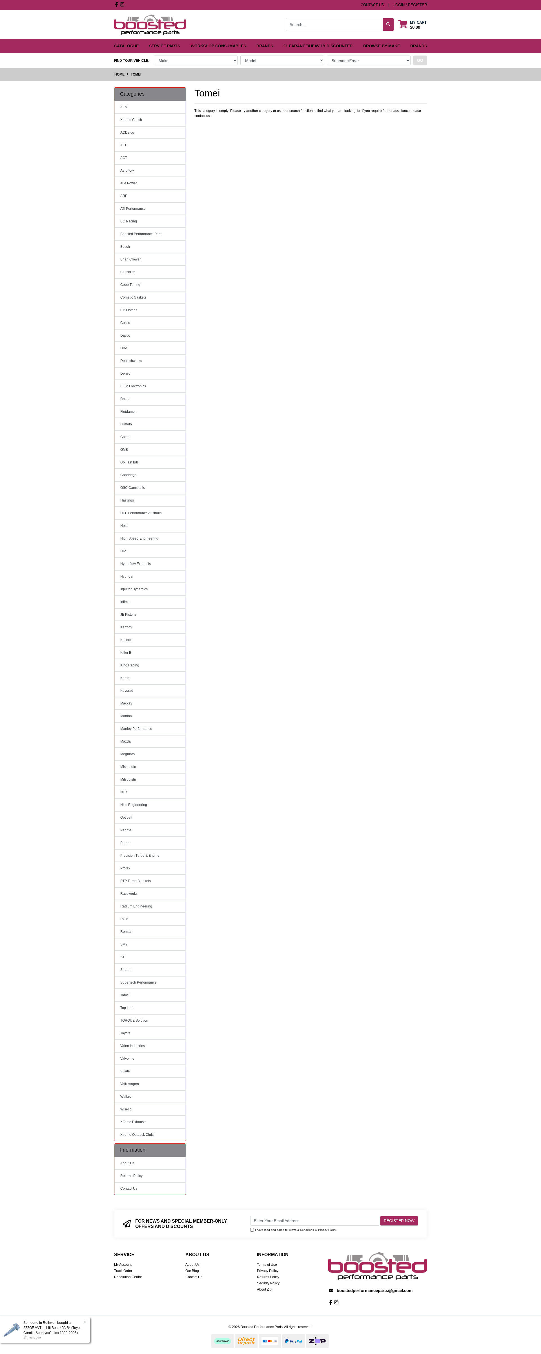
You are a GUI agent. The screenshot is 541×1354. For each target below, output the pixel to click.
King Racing (129, 665)
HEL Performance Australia (141, 513)
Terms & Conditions (301, 1229)
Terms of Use (267, 1265)
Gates (124, 437)
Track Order (123, 1271)
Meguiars (127, 754)
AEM (124, 107)
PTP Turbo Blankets (135, 881)
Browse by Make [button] (381, 46)
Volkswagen (129, 1084)
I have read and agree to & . (296, 1229)
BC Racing (128, 221)
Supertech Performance (138, 982)
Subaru (126, 970)
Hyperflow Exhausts (135, 564)
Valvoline (127, 1059)
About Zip (264, 1289)
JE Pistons (128, 615)
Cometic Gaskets (133, 297)
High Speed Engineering (139, 538)
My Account (123, 1265)
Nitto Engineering (133, 805)
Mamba (126, 716)
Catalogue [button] (126, 46)
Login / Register (410, 5)
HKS (123, 551)
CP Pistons (128, 310)
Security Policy (268, 1283)
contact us (372, 5)
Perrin (125, 843)
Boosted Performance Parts (141, 234)
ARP (123, 196)
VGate (125, 1071)
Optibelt (126, 818)
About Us (127, 1163)
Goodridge (128, 475)
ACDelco (127, 132)
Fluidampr (128, 412)
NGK (124, 792)
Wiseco (126, 1109)
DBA (123, 348)
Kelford (125, 640)
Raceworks (129, 894)
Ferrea (125, 399)
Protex (125, 868)
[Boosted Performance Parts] (150, 24)
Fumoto (126, 424)
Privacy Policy (327, 1229)
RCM (124, 919)
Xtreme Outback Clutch (138, 1135)
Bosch (125, 247)
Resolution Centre (128, 1277)
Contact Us (128, 1188)
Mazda (125, 741)
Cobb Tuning (130, 285)
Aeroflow (127, 171)
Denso (125, 374)
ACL (123, 145)
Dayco (125, 335)
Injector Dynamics (134, 589)
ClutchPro (128, 272)
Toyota (125, 1033)
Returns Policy (131, 1176)
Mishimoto (128, 767)
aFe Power (128, 183)
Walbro (125, 1097)
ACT (123, 158)
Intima (125, 602)
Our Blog (192, 1271)
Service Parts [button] (164, 46)
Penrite (125, 830)
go (420, 60)
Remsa (125, 932)
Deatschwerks (131, 361)
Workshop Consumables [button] (218, 46)
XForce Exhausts (133, 1122)
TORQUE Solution (134, 1020)
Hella (124, 526)
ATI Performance (133, 209)
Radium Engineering (136, 906)
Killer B (125, 653)
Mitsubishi (128, 779)
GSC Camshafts (132, 488)
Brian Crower (130, 259)
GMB (124, 450)
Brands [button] (264, 46)
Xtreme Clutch (131, 120)
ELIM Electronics (133, 386)
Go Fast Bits (129, 462)
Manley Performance (136, 729)
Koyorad (126, 691)
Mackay (126, 703)
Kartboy (126, 627)
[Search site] (388, 24)
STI (122, 957)
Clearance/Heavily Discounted (317, 46)
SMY (124, 944)
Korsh (124, 678)
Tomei (125, 995)
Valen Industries (132, 1046)
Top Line (127, 1008)
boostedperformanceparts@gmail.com (375, 1290)
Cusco (125, 323)
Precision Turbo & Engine (139, 856)
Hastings (127, 500)
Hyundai (126, 576)
